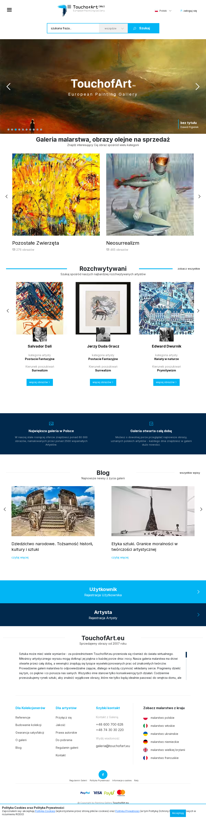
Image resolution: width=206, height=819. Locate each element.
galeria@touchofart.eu (113, 746)
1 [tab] (8, 130)
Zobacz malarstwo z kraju (164, 708)
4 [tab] (19, 130)
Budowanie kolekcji (28, 725)
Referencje (22, 717)
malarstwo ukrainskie (164, 733)
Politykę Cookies (45, 811)
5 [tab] (23, 130)
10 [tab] (41, 130)
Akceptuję (178, 813)
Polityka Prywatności (100, 780)
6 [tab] (27, 130)
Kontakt (61, 755)
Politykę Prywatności (127, 811)
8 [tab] (34, 130)
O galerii (21, 740)
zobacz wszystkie (189, 268)
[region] (103, 665)
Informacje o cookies (122, 780)
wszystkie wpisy (190, 472)
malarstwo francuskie (165, 758)
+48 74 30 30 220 (110, 730)
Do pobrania (64, 740)
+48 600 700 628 (109, 724)
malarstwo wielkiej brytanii (168, 750)
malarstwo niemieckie (165, 741)
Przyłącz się (64, 717)
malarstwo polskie (162, 717)
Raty (136, 780)
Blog (18, 747)
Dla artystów (66, 708)
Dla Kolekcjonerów (30, 708)
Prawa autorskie (66, 732)
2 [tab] (12, 130)
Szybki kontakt (108, 708)
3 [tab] (16, 130)
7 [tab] (30, 130)
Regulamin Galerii (78, 780)
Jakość (60, 725)
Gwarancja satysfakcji (29, 732)
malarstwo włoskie (163, 725)
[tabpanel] (103, 86)
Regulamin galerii (67, 747)
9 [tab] (37, 130)
